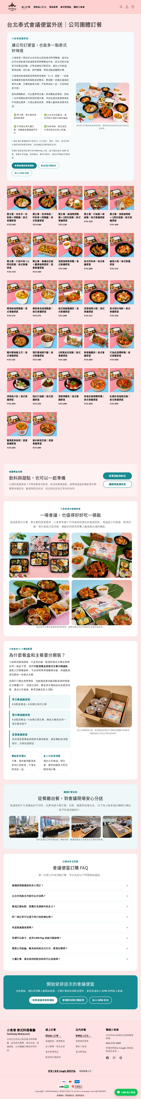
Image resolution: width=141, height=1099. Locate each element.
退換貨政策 (79, 1095)
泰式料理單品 (52, 1051)
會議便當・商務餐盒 (55, 1041)
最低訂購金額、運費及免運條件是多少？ (34, 906)
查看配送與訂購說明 (73, 1000)
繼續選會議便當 (117, 484)
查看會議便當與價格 (24, 165)
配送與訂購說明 (48, 165)
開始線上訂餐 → (53, 1035)
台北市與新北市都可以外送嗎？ (29, 895)
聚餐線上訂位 (40, 7)
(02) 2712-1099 (113, 1043)
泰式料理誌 (65, 7)
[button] (121, 7)
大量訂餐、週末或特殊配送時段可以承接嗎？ (36, 958)
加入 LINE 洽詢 (22, 173)
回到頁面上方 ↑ (86, 1071)
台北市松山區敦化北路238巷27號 (119, 1037)
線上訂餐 (26, 7)
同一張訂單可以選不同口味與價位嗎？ (32, 916)
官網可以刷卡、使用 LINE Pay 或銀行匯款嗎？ (37, 937)
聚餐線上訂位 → (83, 1035)
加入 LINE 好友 (100, 1000)
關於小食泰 (79, 7)
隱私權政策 (69, 1095)
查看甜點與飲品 (117, 475)
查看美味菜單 (82, 1041)
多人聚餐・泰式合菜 (55, 1046)
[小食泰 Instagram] (114, 1058)
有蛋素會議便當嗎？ (23, 927)
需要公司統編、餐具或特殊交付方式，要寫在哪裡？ (40, 948)
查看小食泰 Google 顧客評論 (61, 1071)
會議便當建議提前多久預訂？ (28, 885)
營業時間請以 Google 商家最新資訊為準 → (119, 1049)
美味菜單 (53, 7)
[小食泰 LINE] (121, 1058)
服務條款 (60, 1095)
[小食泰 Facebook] (108, 1058)
